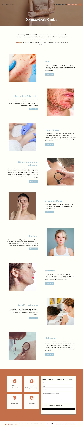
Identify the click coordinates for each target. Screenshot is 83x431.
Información (49, 74)
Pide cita (69, 4)
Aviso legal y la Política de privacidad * (56, 405)
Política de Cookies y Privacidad (36, 423)
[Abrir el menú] (80, 4)
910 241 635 (72, 4)
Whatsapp (76, 4)
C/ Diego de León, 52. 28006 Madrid (60, 4)
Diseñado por (66, 424)
